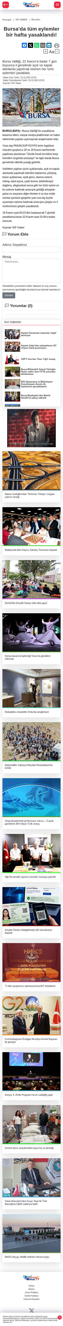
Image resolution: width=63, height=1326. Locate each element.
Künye (31, 1286)
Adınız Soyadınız (14, 244)
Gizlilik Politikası (31, 1296)
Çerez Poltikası (31, 1292)
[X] (32, 1311)
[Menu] (57, 5)
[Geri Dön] (5, 5)
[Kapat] (60, 1317)
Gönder (9, 295)
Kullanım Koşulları (32, 1299)
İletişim (31, 1289)
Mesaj (6, 257)
